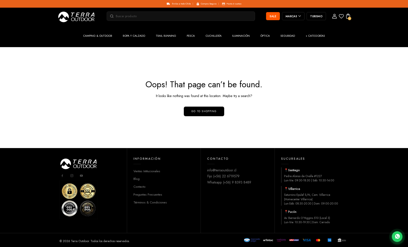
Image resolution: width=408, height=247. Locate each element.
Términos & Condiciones (150, 202)
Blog (136, 178)
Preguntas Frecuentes (147, 194)
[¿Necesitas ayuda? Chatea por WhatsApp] (397, 236)
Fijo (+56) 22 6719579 (223, 176)
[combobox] (183, 16)
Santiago (294, 170)
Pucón (292, 211)
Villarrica (294, 188)
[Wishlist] (341, 17)
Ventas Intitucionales (146, 171)
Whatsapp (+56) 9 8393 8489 (229, 182)
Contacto (139, 186)
